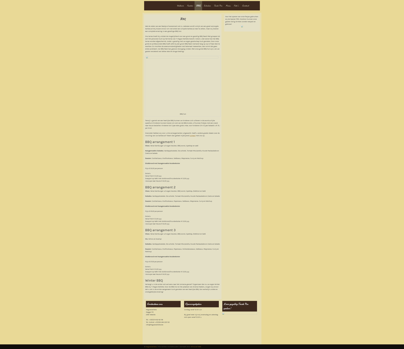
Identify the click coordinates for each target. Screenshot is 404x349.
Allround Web (196, 347)
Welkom (180, 5)
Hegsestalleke (151, 347)
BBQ (198, 5)
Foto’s (236, 5)
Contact (245, 5)
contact (192, 136)
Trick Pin (218, 5)
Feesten (190, 5)
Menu (228, 5)
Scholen (207, 5)
